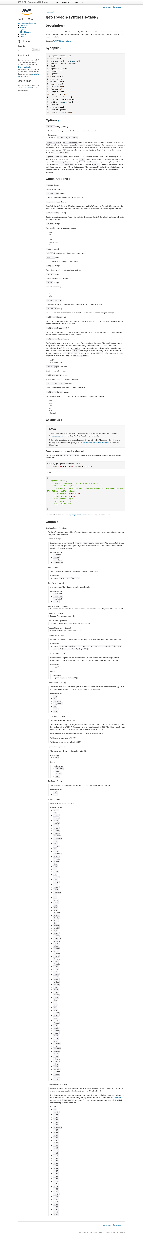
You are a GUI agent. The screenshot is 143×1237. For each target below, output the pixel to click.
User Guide (66, 2)
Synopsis (23, 27)
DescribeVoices (116, 1098)
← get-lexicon (106, 7)
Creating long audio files (73, 515)
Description (24, 25)
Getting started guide (56, 436)
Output (22, 36)
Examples (23, 34)
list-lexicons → (118, 7)
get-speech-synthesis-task (27, 23)
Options (23, 30)
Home (56, 2)
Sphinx (122, 1232)
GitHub (83, 2)
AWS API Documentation (62, 41)
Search (37, 49)
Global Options (25, 32)
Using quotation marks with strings (96, 443)
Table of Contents (28, 19)
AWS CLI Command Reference (34, 2)
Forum (75, 2)
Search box (22, 46)
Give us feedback (24, 67)
